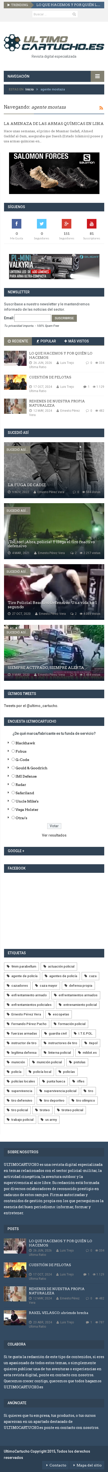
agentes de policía (63, 976)
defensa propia (80, 985)
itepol (93, 1043)
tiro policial (19, 1110)
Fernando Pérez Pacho (28, 1024)
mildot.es (90, 1052)
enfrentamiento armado (29, 995)
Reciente (19, 341)
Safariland (25, 793)
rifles (80, 1081)
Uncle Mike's (27, 801)
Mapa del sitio (89, 1465)
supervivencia (21, 1091)
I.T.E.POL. (85, 1033)
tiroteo (45, 1110)
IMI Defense (26, 776)
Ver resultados (54, 835)
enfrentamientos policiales (31, 1005)
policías (69, 1072)
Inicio (29, 89)
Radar (21, 785)
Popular (48, 341)
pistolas (79, 1062)
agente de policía (24, 976)
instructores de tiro (62, 1043)
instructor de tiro (23, 1043)
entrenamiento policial (80, 1005)
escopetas (61, 1014)
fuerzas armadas (24, 1033)
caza (92, 976)
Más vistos (78, 341)
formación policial (71, 1024)
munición (18, 1062)
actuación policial (61, 966)
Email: (9, 318)
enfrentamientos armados (78, 995)
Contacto (57, 1465)
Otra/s (21, 818)
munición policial (49, 1062)
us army (51, 1120)
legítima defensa (23, 1052)
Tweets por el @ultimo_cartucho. (31, 706)
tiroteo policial (72, 1110)
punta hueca (56, 1081)
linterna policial (59, 1052)
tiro (90, 1091)
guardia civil (58, 1033)
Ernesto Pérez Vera (26, 1014)
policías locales (23, 1081)
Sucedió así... (17, 450)
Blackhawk (25, 743)
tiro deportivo (54, 1100)
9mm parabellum (23, 966)
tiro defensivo (21, 1100)
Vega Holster (27, 810)
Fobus (21, 751)
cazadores (19, 985)
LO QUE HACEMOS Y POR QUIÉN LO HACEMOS (68, 5)
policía (16, 1072)
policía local (42, 1072)
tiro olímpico (85, 1100)
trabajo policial (22, 1120)
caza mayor (48, 985)
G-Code (22, 760)
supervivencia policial (60, 1091)
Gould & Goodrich (31, 768)
